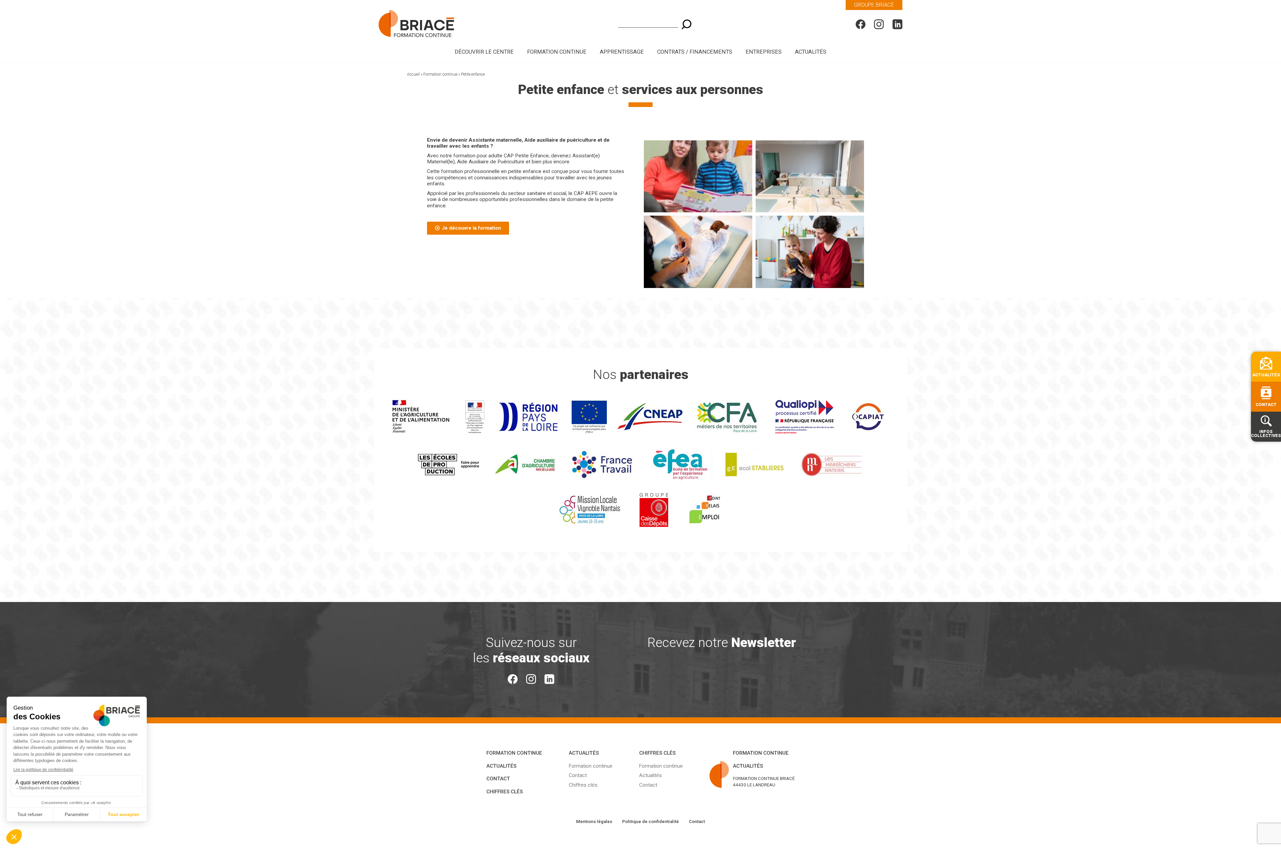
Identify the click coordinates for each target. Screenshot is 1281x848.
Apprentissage (622, 52)
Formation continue (440, 74)
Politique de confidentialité (650, 821)
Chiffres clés (504, 792)
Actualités (810, 52)
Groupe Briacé (874, 5)
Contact (498, 779)
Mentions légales (594, 821)
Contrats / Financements (694, 52)
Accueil (413, 74)
